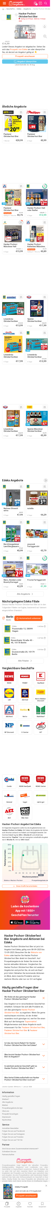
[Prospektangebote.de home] (17, 3)
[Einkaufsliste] (40, 3)
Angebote (27, 9)
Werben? (5, 1099)
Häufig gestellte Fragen (11, 1096)
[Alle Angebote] (46, 480)
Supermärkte (30, 1021)
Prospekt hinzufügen (10, 1114)
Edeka (19, 9)
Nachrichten (6, 1120)
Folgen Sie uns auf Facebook (13, 1131)
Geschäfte (10, 9)
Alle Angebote (7, 1102)
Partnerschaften (8, 1155)
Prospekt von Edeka (18, 49)
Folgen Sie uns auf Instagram (13, 1134)
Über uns (5, 1111)
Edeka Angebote (12, 480)
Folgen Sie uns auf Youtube (12, 1137)
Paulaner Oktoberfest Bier (33, 1027)
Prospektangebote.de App (12, 1108)
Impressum (6, 1117)
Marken (5, 1105)
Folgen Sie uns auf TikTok (12, 1140)
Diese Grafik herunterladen (26, 886)
